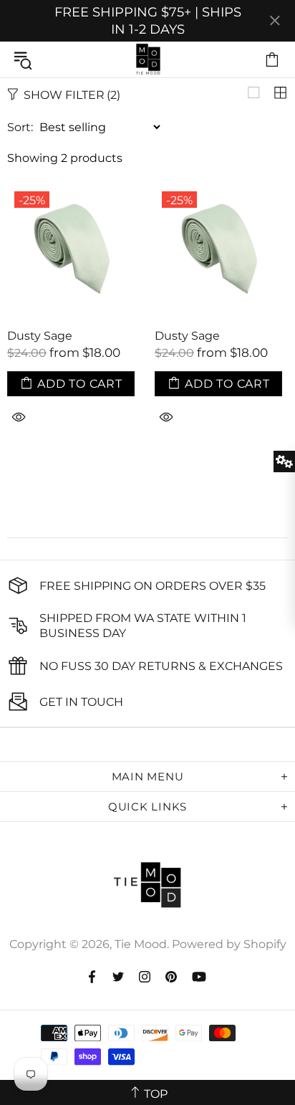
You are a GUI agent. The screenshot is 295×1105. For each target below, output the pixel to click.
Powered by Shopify (229, 944)
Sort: (20, 127)
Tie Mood (147, 59)
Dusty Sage (39, 336)
